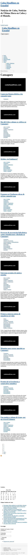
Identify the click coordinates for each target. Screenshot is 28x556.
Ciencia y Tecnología (8, 240)
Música (5, 283)
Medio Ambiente (7, 243)
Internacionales (6, 59)
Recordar (4, 537)
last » (4, 453)
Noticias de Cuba (7, 549)
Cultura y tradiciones (8, 164)
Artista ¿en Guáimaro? (9, 159)
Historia (5, 130)
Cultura (5, 56)
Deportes (5, 58)
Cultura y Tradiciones (8, 129)
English (2, 25)
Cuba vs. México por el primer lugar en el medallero (15, 522)
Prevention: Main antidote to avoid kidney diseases (14, 505)
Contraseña (3, 533)
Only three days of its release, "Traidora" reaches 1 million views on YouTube (14, 511)
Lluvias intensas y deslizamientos (10, 242)
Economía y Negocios (8, 322)
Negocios (8, 66)
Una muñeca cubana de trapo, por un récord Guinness (13, 418)
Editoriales (8, 67)
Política (5, 60)
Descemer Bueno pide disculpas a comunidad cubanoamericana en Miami (13, 516)
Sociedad (8, 64)
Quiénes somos (6, 547)
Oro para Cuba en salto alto (9, 523)
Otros (4, 62)
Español (6, 25)
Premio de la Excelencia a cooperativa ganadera (10, 382)
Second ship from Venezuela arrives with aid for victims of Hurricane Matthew (14, 507)
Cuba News (6, 550)
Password (3, 534)
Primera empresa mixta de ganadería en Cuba (10, 315)
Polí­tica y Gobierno (7, 248)
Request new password (8, 541)
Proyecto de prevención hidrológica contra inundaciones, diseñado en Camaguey (14, 234)
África (4, 318)
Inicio (4, 55)
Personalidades (6, 134)
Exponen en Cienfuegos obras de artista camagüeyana (12, 195)
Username (3, 530)
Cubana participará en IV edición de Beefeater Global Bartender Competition (13, 520)
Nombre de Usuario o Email (7, 529)
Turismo (8, 68)
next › (4, 452)
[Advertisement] (14, 44)
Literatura (5, 132)
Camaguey (5, 99)
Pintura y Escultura (7, 170)
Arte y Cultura (6, 127)
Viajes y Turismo (7, 171)
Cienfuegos (6, 201)
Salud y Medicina (10, 63)
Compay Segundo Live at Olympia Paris (12, 509)
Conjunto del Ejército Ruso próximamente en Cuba (15, 518)
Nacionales (5, 133)
